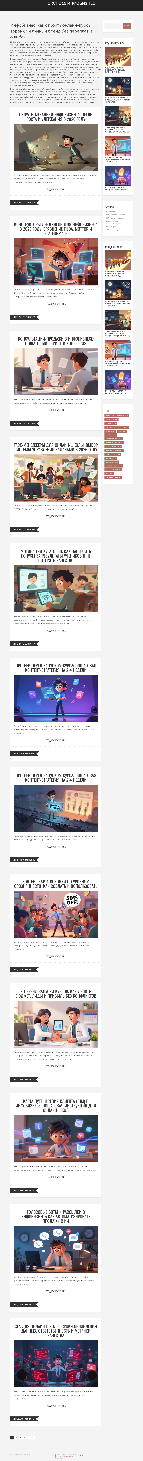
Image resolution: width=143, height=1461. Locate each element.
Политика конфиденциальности (66, 1456)
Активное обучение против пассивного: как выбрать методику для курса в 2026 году (117, 130)
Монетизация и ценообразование (113, 222)
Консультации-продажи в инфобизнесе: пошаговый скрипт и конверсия (56, 340)
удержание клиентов (113, 477)
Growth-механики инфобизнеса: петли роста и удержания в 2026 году (56, 116)
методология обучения (114, 466)
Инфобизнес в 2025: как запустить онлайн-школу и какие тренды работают (117, 159)
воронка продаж (111, 419)
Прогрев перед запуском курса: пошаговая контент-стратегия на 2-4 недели (55, 667)
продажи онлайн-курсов (114, 450)
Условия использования (70, 1454)
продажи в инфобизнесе (114, 442)
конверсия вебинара (113, 454)
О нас (57, 1454)
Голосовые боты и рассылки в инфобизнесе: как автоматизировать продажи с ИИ (55, 1216)
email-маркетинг (111, 427)
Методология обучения (115, 215)
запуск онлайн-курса (113, 446)
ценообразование (112, 462)
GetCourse (124, 427)
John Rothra (30, 202)
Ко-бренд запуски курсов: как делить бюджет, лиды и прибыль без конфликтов (55, 993)
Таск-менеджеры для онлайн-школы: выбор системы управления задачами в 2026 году (56, 447)
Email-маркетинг (113, 227)
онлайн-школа (122, 415)
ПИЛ (81, 1456)
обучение (109, 473)
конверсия (122, 431)
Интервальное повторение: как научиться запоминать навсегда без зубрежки (117, 100)
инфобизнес (110, 415)
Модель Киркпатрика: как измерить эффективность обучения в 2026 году (115, 70)
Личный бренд (112, 230)
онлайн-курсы (111, 435)
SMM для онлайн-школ (115, 218)
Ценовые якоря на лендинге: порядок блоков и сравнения (116, 188)
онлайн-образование (113, 470)
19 (33, 1437)
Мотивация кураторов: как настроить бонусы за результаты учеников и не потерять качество (56, 555)
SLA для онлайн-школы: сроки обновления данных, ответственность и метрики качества (56, 1330)
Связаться (58, 1458)
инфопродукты (111, 458)
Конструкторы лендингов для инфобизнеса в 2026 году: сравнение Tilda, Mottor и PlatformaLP (56, 228)
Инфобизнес (111, 211)
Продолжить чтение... (56, 189)
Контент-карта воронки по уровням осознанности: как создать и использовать (56, 883)
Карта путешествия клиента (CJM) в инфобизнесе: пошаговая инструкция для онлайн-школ (56, 1105)
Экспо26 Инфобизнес (71, 3)
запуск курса (110, 431)
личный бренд (111, 423)
